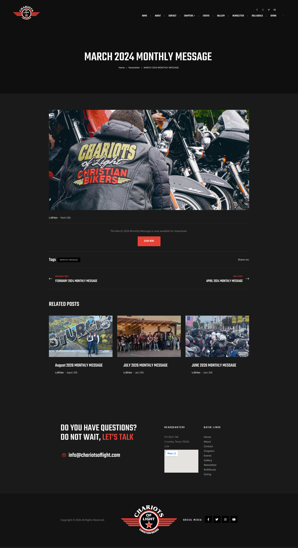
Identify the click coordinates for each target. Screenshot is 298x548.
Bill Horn (54, 218)
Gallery (221, 16)
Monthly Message (69, 259)
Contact (172, 16)
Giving (273, 16)
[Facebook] (257, 10)
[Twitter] (269, 10)
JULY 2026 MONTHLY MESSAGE (145, 365)
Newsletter (238, 16)
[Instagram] (263, 10)
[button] (149, 241)
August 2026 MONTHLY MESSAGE (79, 365)
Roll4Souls (257, 16)
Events (206, 16)
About (158, 16)
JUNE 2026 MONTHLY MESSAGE (214, 365)
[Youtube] (275, 10)
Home (144, 16)
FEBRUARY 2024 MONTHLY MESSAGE (98, 279)
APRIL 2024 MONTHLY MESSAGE (200, 279)
